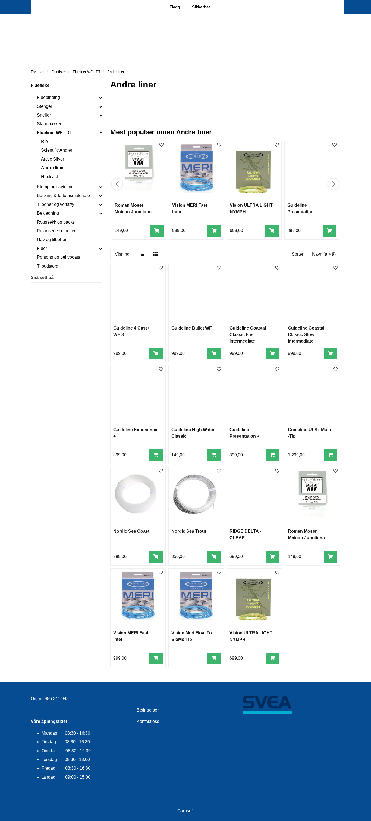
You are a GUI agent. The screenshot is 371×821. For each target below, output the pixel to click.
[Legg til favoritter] (161, 268)
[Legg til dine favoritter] (162, 145)
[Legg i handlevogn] (157, 231)
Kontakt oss (148, 721)
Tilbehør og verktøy (55, 204)
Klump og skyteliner (56, 186)
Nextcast (49, 176)
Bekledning (48, 213)
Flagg (174, 7)
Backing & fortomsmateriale (63, 195)
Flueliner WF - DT (54, 132)
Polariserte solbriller (56, 230)
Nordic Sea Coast (131, 531)
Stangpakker (49, 123)
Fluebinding (48, 97)
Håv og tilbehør (52, 239)
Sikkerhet (201, 7)
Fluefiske (40, 85)
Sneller (44, 115)
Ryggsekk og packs (56, 222)
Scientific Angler (56, 150)
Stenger (44, 106)
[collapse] (100, 98)
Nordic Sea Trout (188, 531)
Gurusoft (185, 811)
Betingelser (148, 710)
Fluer (42, 248)
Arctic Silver (52, 159)
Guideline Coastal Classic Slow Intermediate (306, 334)
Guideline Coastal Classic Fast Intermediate (247, 334)
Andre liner (52, 167)
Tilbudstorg (47, 266)
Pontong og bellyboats (58, 257)
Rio (44, 141)
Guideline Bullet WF (191, 328)
